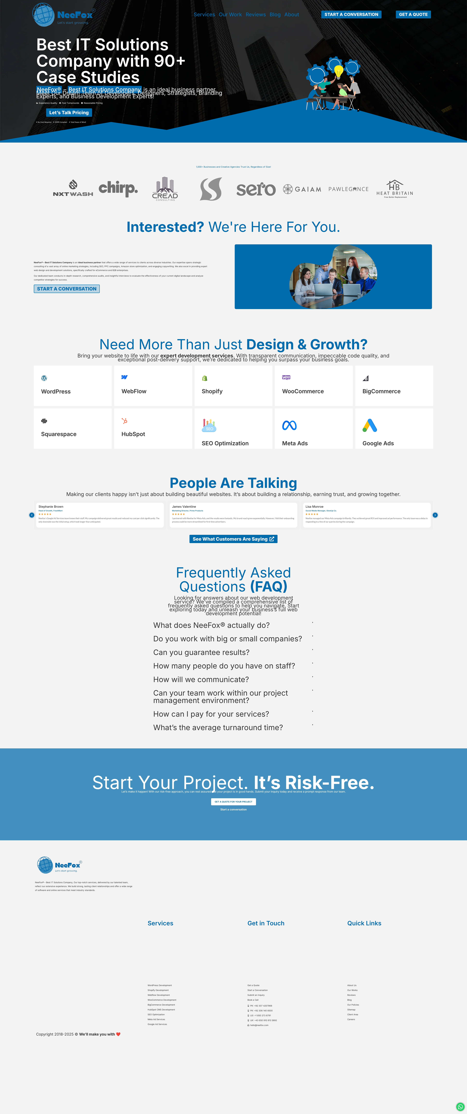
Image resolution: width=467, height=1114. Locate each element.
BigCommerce (382, 391)
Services (204, 14)
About (291, 14)
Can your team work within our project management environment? (220, 696)
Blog (275, 14)
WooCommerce (303, 391)
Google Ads (378, 443)
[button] (31, 515)
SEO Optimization (225, 443)
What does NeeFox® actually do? (211, 625)
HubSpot (133, 434)
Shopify (212, 391)
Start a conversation (233, 809)
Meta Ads (295, 443)
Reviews (256, 14)
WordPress (56, 391)
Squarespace (58, 434)
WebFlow (134, 391)
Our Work (230, 14)
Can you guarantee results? (201, 652)
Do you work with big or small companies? (227, 638)
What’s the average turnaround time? (218, 727)
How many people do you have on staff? (224, 665)
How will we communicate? (201, 679)
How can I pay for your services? (211, 713)
